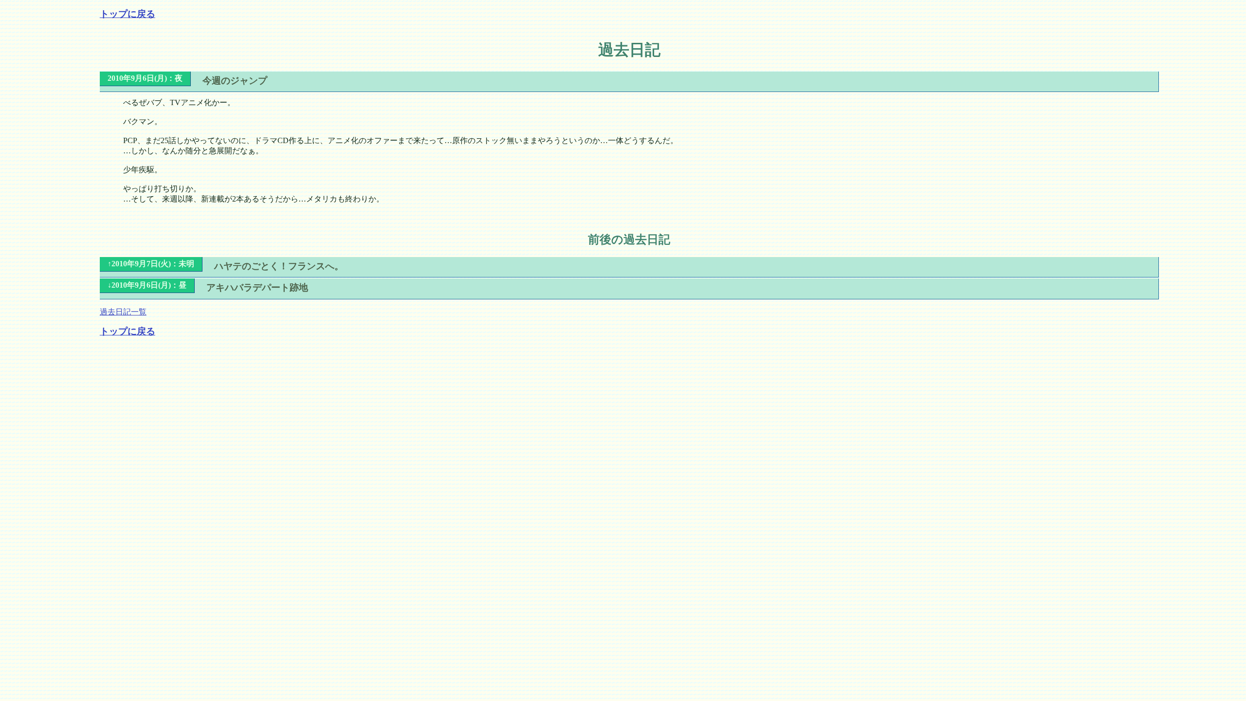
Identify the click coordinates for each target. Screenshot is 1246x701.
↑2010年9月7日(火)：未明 (151, 263)
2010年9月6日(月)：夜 (145, 78)
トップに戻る (127, 14)
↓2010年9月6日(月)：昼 (147, 285)
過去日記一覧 (123, 312)
